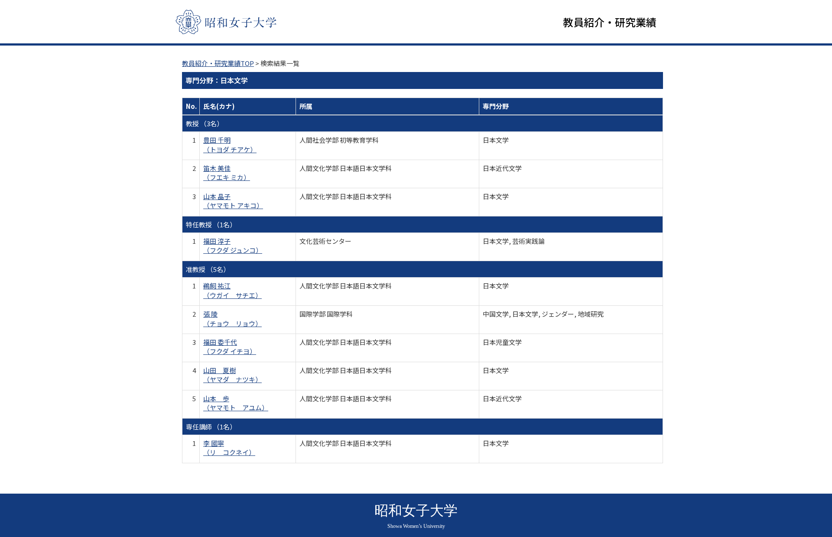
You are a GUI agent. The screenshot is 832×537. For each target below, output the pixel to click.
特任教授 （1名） (211, 224)
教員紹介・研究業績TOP (218, 63)
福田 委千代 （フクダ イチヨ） (229, 346)
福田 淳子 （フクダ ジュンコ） (232, 245)
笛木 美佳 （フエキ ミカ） (226, 173)
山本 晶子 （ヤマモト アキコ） (233, 201)
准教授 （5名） (208, 269)
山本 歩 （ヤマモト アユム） (235, 403)
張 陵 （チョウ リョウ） (232, 318)
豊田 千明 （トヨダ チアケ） (230, 144)
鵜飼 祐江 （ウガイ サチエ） (232, 290)
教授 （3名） (204, 123)
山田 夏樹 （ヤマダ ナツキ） (232, 375)
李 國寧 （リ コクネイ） (229, 448)
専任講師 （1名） (211, 426)
